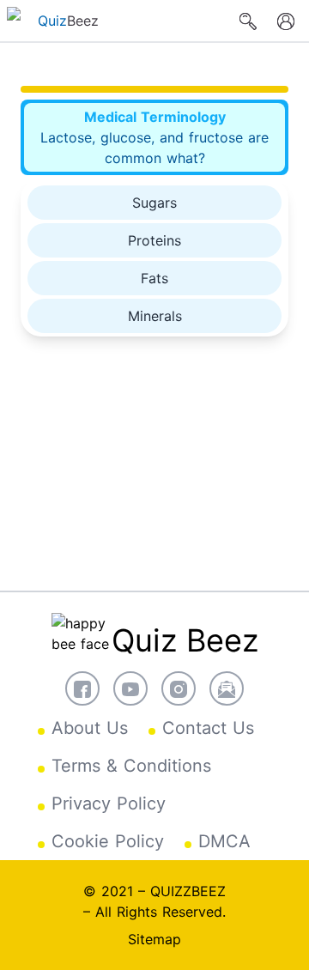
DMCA (224, 841)
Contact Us (208, 728)
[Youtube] (130, 688)
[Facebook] (82, 688)
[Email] (226, 688)
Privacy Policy (109, 803)
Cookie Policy (108, 841)
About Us (90, 728)
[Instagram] (178, 688)
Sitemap (154, 939)
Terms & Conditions (131, 765)
